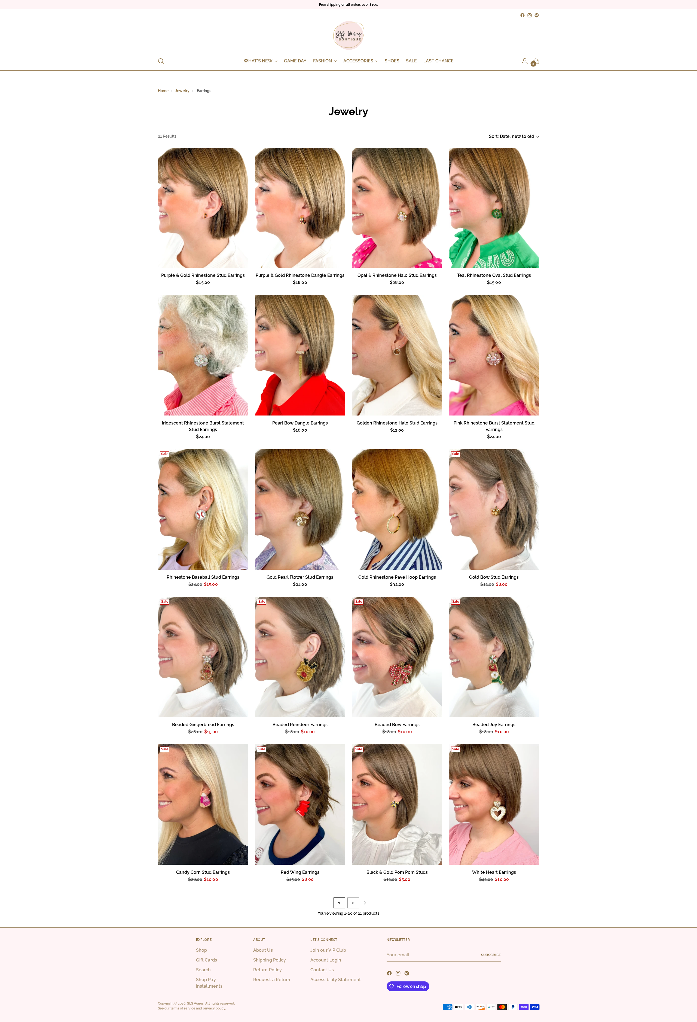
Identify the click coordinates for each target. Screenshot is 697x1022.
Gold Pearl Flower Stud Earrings (300, 577)
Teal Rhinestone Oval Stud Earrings (494, 275)
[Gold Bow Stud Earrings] (494, 509)
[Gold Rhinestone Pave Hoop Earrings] (397, 509)
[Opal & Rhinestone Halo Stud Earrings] (397, 208)
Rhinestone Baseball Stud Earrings (203, 577)
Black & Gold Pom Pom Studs (397, 872)
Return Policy (267, 969)
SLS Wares (195, 1003)
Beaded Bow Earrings (397, 724)
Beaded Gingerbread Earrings (203, 724)
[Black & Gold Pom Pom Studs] (397, 804)
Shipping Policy (269, 960)
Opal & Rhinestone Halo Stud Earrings (397, 275)
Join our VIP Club (328, 950)
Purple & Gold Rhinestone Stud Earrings (203, 275)
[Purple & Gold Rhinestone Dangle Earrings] (300, 208)
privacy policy (214, 1008)
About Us (263, 950)
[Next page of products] (364, 902)
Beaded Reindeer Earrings (300, 724)
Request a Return (271, 979)
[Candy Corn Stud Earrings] (203, 804)
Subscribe (491, 955)
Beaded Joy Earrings (493, 724)
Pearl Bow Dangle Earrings (300, 423)
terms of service (182, 1008)
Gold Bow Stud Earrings (494, 577)
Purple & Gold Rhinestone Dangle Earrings (300, 275)
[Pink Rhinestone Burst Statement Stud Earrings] (494, 355)
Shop (201, 950)
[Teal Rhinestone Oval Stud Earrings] (494, 208)
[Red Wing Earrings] (300, 804)
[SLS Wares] (348, 35)
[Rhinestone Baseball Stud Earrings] (203, 509)
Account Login (325, 960)
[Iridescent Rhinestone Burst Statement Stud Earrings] (203, 355)
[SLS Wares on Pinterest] (536, 15)
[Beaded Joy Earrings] (494, 657)
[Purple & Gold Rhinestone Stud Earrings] (203, 208)
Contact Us (322, 969)
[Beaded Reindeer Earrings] (300, 657)
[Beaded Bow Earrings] (397, 657)
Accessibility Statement (335, 979)
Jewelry (182, 91)
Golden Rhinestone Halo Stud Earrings (397, 423)
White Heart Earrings (494, 872)
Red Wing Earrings (300, 872)
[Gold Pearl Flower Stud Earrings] (300, 509)
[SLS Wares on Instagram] (529, 15)
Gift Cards (206, 960)
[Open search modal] (160, 61)
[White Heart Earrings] (494, 804)
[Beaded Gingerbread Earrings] (203, 657)
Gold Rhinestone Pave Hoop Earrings (397, 577)
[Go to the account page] (524, 61)
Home (163, 91)
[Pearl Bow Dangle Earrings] (300, 355)
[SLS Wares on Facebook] (522, 15)
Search (203, 969)
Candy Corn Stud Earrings (203, 872)
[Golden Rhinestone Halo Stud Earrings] (397, 355)
